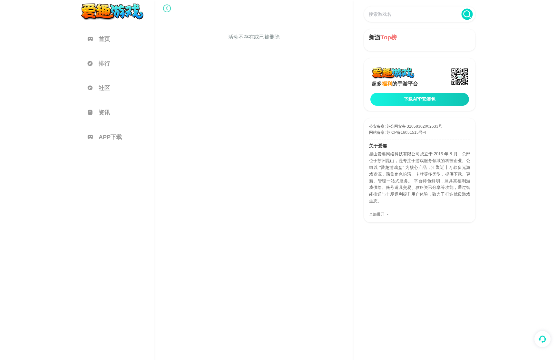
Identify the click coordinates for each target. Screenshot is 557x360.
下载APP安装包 (419, 99)
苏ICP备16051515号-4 (406, 132)
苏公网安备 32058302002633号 (414, 126)
